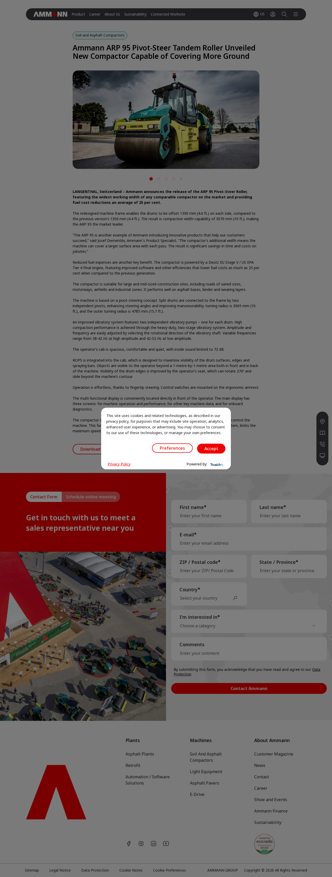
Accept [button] (211, 448)
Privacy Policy (119, 464)
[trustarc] (216, 464)
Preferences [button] (172, 448)
